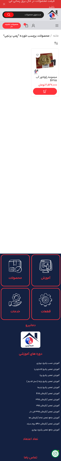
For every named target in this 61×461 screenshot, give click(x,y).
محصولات (15, 278)
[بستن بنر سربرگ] (4, 4)
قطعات (46, 311)
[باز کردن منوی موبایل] (57, 25)
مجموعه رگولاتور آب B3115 (46, 78)
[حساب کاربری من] (33, 25)
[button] (45, 91)
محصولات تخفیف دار (11, 25)
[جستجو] (9, 14)
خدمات (15, 311)
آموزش (45, 278)
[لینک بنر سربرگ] (35, 4)
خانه (55, 36)
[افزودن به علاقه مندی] (37, 55)
